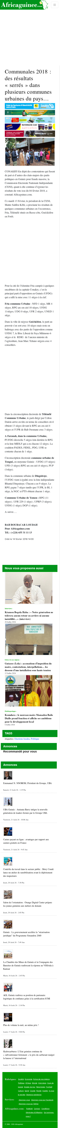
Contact (37, 1109)
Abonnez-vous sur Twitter (29, 1104)
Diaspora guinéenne (33, 1095)
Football (49, 1087)
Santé (27, 1091)
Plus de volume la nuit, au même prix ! (21, 1025)
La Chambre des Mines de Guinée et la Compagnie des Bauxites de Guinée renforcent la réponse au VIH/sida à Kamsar (28, 965)
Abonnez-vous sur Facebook (42, 1100)
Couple (32, 1091)
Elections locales (22, 738)
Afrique (28, 1083)
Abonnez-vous (24, 1100)
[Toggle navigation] (54, 5)
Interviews (42, 1083)
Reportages (40, 1087)
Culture (21, 1091)
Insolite (45, 1091)
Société (21, 1079)
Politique (35, 738)
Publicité (29, 1109)
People (38, 1091)
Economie (28, 1079)
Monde (34, 1083)
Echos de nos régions (41, 1079)
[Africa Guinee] (24, 5)
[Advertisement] (30, 33)
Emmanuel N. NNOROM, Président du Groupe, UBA (27, 783)
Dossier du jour (29, 1087)
